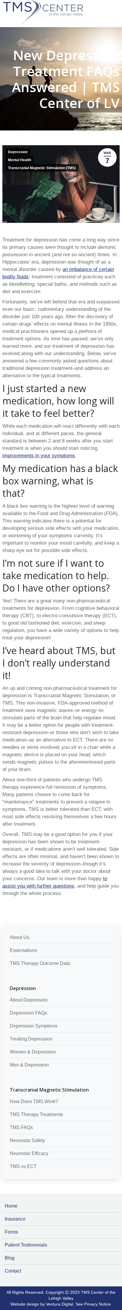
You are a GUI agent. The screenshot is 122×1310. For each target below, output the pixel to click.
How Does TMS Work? (34, 1101)
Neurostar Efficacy (29, 1153)
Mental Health (19, 160)
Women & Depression (33, 1051)
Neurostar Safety (27, 1140)
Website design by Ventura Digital (41, 1304)
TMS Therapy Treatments (36, 1114)
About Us (19, 937)
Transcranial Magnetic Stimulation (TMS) (42, 168)
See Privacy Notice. (94, 1304)
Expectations (23, 950)
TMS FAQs (21, 1127)
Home (11, 1205)
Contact (13, 1270)
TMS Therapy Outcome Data (40, 963)
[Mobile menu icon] (116, 3)
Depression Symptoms (33, 1025)
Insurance (15, 1218)
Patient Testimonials (26, 1244)
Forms (11, 1231)
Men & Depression (29, 1064)
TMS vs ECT (23, 1166)
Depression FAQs (28, 1012)
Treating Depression (31, 1038)
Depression (18, 152)
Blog (10, 1257)
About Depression (29, 999)
